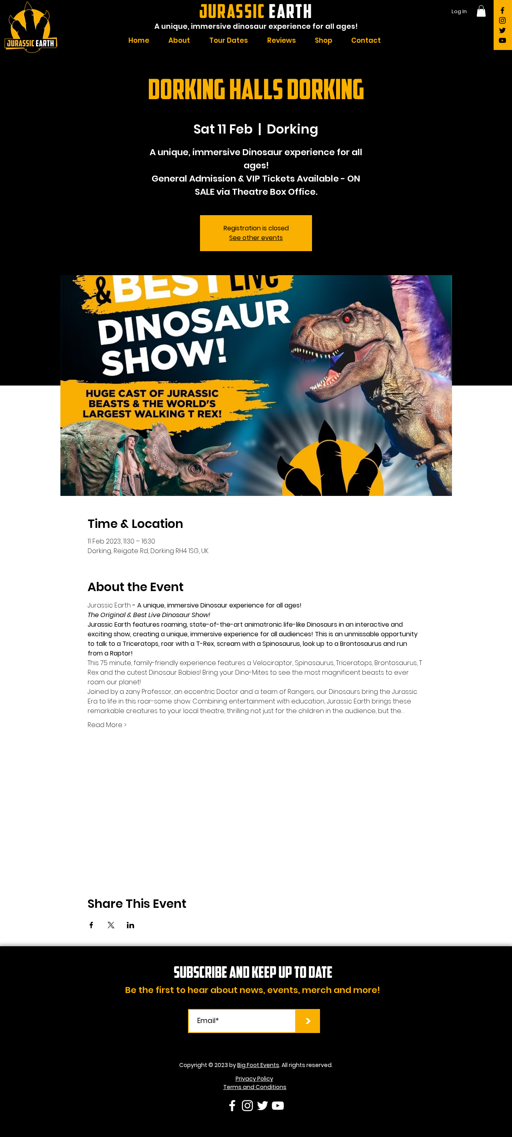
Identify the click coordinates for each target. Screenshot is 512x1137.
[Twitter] (502, 30)
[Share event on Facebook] (91, 925)
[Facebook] (502, 10)
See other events (256, 237)
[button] (481, 11)
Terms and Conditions (254, 1087)
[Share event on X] (111, 925)
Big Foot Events (258, 1065)
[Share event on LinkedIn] (130, 925)
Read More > (107, 725)
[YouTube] (502, 40)
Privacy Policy (254, 1079)
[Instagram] (502, 20)
